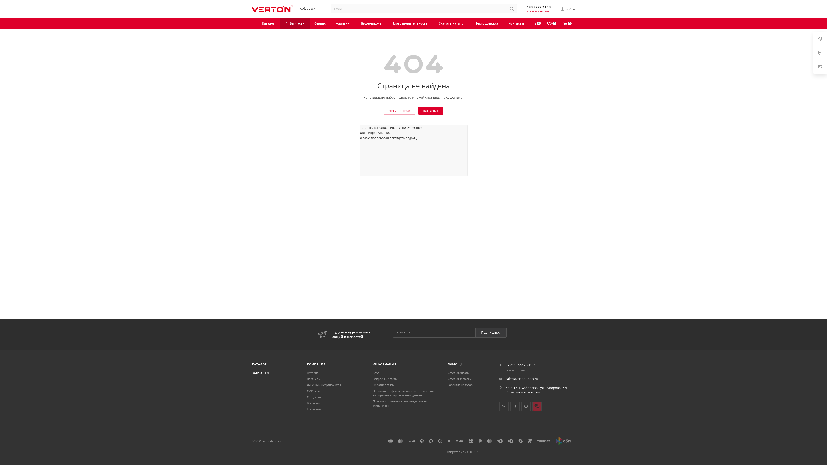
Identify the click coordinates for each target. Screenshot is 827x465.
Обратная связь (383, 385)
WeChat (537, 406)
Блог (376, 373)
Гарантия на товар (460, 385)
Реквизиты (314, 409)
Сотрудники (315, 397)
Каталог (259, 364)
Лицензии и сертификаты (324, 385)
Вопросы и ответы (385, 379)
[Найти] (512, 8)
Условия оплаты (458, 373)
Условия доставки (459, 379)
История (312, 373)
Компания (316, 364)
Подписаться (491, 332)
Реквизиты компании (523, 392)
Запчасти (260, 373)
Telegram (515, 406)
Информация (384, 364)
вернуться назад (399, 111)
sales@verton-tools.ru (522, 379)
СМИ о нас (314, 391)
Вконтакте (504, 406)
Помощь (455, 364)
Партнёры (313, 379)
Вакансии (313, 403)
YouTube (526, 406)
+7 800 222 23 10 (537, 7)
